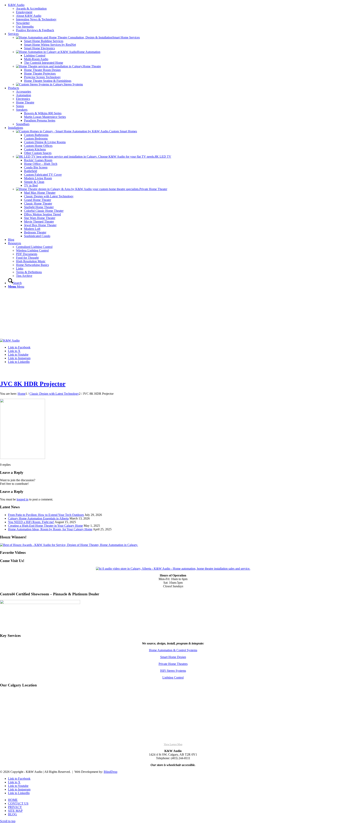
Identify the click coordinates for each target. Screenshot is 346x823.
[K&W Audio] (10, 340)
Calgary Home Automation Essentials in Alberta (38, 518)
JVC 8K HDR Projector (32, 383)
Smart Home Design (173, 657)
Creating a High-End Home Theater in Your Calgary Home (45, 525)
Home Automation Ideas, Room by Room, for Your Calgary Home (50, 529)
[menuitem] (177, 17)
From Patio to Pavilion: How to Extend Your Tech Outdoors (46, 515)
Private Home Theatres (173, 664)
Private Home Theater (153, 189)
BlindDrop (110, 771)
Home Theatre (92, 66)
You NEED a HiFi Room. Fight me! (31, 522)
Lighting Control (173, 677)
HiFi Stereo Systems (173, 670)
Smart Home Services (126, 37)
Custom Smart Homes (123, 131)
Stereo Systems (73, 84)
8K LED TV (163, 156)
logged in (22, 499)
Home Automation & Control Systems (173, 650)
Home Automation (88, 52)
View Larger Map (173, 744)
